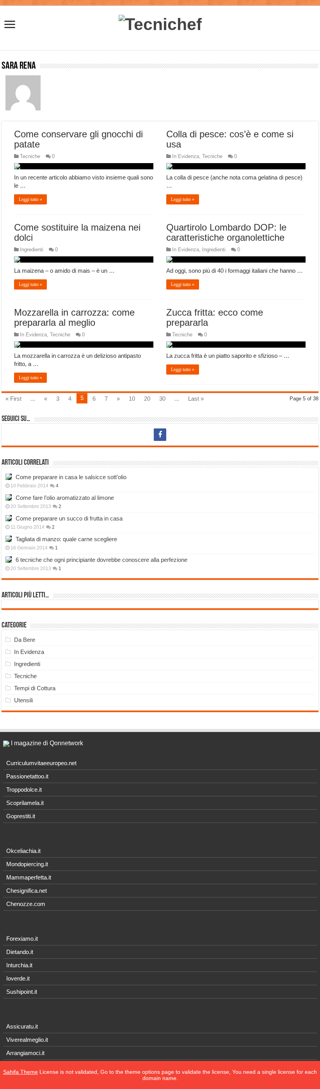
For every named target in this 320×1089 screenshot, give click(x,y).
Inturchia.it (19, 965)
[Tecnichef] (160, 23)
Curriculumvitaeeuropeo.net (41, 763)
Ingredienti (31, 249)
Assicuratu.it (22, 1026)
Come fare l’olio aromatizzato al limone (65, 497)
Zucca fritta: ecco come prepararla (214, 317)
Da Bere (24, 639)
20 (147, 398)
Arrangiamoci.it (25, 1053)
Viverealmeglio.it (27, 1039)
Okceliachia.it (23, 850)
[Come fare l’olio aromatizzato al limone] (8, 497)
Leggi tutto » (30, 199)
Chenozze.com (25, 904)
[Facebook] (160, 434)
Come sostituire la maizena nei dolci (77, 232)
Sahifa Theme (20, 1072)
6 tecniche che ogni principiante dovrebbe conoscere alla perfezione (101, 559)
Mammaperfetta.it (28, 877)
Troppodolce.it (24, 789)
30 (162, 398)
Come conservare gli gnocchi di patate (78, 139)
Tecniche (30, 156)
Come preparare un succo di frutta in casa (69, 518)
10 (132, 398)
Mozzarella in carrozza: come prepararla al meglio (74, 317)
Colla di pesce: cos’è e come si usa (229, 139)
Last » (196, 398)
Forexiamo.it (22, 938)
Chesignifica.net (26, 890)
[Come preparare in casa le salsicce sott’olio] (8, 477)
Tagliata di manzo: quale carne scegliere (66, 539)
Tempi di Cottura (34, 688)
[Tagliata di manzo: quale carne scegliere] (8, 539)
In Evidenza (185, 156)
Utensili (23, 700)
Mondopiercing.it (27, 864)
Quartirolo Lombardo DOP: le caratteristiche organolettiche (226, 232)
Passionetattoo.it (27, 776)
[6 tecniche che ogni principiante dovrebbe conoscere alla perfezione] (8, 559)
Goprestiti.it (20, 816)
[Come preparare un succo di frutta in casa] (8, 518)
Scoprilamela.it (25, 802)
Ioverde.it (18, 978)
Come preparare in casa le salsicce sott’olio (71, 477)
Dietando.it (19, 952)
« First (13, 398)
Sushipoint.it (21, 991)
